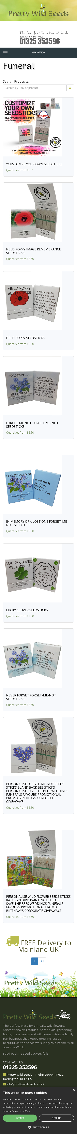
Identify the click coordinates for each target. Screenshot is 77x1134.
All (42, 961)
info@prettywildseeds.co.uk (25, 1084)
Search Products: (16, 81)
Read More (25, 1110)
